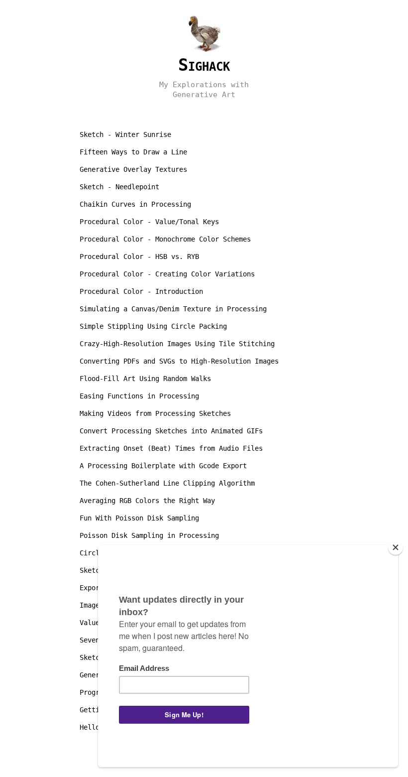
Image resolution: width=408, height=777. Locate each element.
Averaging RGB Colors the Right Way (147, 501)
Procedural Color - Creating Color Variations (167, 274)
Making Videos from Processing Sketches (155, 413)
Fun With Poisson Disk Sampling (139, 518)
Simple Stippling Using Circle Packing (153, 326)
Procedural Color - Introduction (141, 291)
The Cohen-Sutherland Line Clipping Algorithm (167, 483)
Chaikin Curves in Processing (135, 204)
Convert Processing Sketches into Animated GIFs (171, 431)
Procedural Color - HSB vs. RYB (139, 256)
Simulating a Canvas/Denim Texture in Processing (173, 309)
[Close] (395, 547)
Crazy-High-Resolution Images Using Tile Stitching (177, 344)
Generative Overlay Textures (133, 169)
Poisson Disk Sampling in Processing (149, 535)
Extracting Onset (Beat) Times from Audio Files (171, 448)
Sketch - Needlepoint (119, 187)
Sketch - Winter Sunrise (125, 134)
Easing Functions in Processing (139, 396)
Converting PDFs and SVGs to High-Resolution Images (179, 361)
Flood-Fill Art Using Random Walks (145, 379)
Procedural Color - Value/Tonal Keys (149, 222)
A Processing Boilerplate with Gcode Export (163, 466)
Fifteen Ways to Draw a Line (133, 152)
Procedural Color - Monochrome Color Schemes (165, 239)
